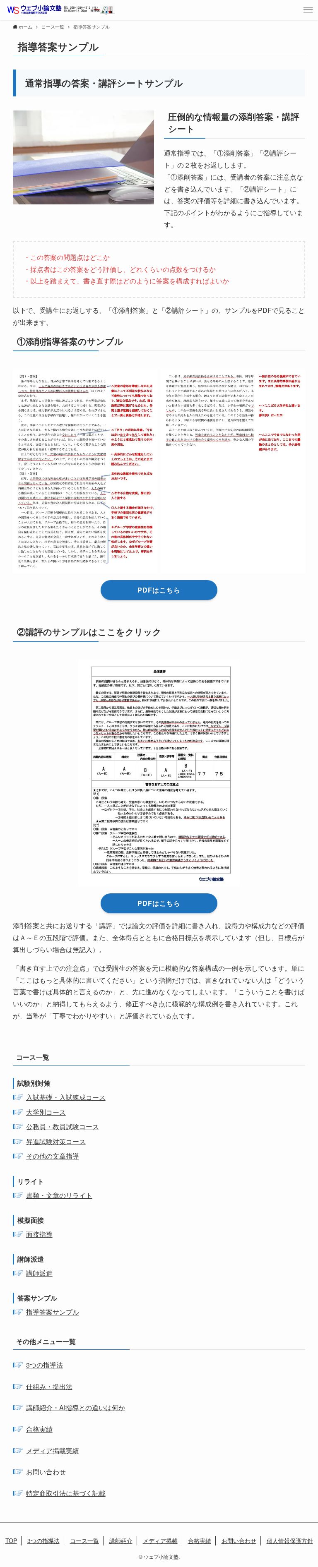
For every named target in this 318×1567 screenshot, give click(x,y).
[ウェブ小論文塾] (60, 10)
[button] (308, 10)
